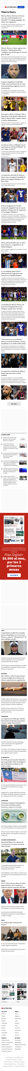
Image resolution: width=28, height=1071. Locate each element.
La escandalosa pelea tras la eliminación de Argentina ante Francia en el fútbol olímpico (12, 273)
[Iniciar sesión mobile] (26, 7)
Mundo (3, 881)
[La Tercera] (8, 1000)
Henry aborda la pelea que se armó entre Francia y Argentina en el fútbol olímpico (13, 245)
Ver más (14, 404)
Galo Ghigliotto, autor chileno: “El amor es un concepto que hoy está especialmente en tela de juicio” (14, 874)
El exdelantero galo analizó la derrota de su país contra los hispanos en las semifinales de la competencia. (13, 26)
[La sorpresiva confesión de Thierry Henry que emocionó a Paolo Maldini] (14, 392)
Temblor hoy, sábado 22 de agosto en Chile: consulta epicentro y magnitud (9, 439)
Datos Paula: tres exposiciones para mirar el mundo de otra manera (13, 950)
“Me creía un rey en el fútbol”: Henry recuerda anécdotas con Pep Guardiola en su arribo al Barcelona (13, 341)
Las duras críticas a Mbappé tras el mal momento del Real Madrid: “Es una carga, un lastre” (13, 147)
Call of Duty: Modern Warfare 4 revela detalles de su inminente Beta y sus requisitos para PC (14, 827)
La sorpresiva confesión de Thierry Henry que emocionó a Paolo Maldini (13, 373)
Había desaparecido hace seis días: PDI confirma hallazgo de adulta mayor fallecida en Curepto (10, 471)
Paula (3, 920)
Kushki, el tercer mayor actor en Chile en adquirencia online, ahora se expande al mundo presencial (12, 710)
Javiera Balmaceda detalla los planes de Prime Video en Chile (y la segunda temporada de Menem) (12, 867)
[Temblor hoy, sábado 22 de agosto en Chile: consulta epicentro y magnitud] (23, 439)
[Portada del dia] (14, 543)
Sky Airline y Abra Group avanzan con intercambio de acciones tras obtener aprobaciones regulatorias (13, 678)
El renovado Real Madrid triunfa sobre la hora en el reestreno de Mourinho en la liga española (14, 786)
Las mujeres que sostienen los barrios (11, 923)
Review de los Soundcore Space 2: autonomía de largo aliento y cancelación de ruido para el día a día (14, 833)
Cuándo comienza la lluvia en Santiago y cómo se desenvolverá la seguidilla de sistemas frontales (12, 743)
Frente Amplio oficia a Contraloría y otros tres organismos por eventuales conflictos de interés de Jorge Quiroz (10, 447)
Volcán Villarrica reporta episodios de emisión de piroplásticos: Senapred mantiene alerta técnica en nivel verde (14, 667)
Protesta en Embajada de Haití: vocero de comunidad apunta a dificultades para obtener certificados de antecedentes (11, 463)
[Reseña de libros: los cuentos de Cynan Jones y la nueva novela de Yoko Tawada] (14, 855)
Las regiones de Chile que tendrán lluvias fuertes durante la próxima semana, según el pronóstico (13, 721)
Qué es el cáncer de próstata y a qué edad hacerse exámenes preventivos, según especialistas (11, 455)
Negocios (4, 673)
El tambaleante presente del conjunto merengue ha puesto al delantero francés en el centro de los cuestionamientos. (14, 153)
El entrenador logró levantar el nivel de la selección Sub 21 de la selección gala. (13, 184)
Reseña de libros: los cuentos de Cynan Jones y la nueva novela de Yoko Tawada (12, 844)
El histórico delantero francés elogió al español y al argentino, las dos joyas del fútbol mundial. (13, 123)
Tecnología (4, 800)
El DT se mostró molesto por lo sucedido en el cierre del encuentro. (14, 250)
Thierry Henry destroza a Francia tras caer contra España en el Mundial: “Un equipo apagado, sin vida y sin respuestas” (13, 19)
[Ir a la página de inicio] (11, 7)
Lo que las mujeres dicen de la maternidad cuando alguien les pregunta (13, 944)
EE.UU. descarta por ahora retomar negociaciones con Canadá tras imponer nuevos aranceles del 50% (13, 885)
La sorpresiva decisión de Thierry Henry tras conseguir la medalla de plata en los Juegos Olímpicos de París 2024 (13, 178)
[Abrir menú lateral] (2, 7)
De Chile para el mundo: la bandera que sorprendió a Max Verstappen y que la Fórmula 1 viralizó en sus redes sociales (13, 763)
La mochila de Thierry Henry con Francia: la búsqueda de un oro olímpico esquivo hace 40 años (12, 307)
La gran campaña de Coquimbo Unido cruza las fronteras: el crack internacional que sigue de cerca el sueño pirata (13, 85)
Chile (2, 630)
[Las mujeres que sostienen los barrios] (14, 933)
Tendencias (4, 716)
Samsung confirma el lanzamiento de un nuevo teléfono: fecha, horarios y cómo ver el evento (13, 805)
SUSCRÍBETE (14, 575)
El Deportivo (5, 757)
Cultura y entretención (8, 840)
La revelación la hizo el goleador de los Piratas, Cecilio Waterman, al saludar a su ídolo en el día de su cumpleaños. (13, 92)
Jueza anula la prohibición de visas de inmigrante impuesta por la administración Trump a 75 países (13, 913)
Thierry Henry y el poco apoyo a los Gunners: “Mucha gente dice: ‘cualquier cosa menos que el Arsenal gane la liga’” (14, 51)
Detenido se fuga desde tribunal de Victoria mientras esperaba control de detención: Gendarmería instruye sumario (13, 659)
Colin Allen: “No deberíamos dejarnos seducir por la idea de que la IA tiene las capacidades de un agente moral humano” (14, 751)
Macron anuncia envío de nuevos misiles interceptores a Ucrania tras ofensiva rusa (12, 907)
